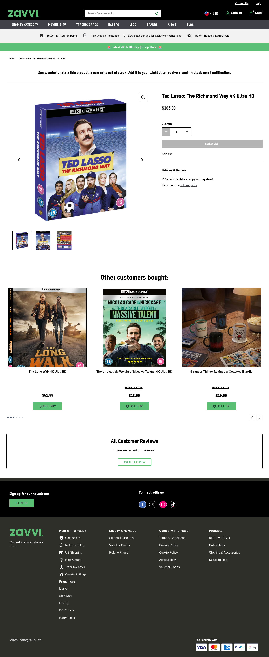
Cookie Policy (168, 552)
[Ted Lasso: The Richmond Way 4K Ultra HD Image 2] (43, 240)
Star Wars (65, 595)
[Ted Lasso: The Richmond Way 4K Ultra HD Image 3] (64, 240)
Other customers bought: (135, 277)
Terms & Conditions (172, 537)
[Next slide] (259, 417)
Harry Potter (67, 617)
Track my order (75, 567)
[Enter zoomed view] (143, 97)
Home (12, 58)
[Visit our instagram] (163, 504)
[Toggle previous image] (19, 159)
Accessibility (167, 559)
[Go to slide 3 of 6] (13, 417)
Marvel (63, 588)
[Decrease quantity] (166, 132)
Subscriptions (218, 559)
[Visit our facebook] (142, 504)
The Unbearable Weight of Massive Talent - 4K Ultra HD (134, 371)
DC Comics (67, 610)
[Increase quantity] (187, 132)
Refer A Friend (118, 552)
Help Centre (73, 559)
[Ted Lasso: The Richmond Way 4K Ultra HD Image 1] (21, 240)
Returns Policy (75, 545)
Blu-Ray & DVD (219, 537)
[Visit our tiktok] (173, 504)
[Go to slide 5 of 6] (19, 417)
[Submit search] (157, 13)
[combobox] (123, 13)
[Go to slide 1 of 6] (8, 417)
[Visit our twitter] (152, 504)
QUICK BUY (47, 406)
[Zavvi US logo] (23, 13)
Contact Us (72, 537)
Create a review (134, 462)
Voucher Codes (119, 545)
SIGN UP (22, 503)
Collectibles (217, 545)
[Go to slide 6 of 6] (22, 417)
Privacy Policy (168, 545)
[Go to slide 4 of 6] (16, 417)
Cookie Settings (75, 574)
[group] (80, 160)
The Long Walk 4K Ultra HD (47, 371)
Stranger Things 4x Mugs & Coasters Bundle (221, 371)
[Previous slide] (252, 417)
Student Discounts (121, 537)
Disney (64, 603)
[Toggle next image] (142, 159)
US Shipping (73, 552)
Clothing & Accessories (224, 552)
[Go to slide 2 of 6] (11, 417)
